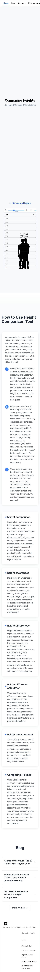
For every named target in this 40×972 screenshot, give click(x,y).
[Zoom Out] (5, 210)
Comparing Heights (21, 203)
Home (6, 3)
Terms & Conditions (28, 950)
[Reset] (30, 210)
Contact (21, 3)
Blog (13, 3)
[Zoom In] (26, 210)
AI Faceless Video (29, 961)
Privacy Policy (27, 946)
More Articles (18, 908)
